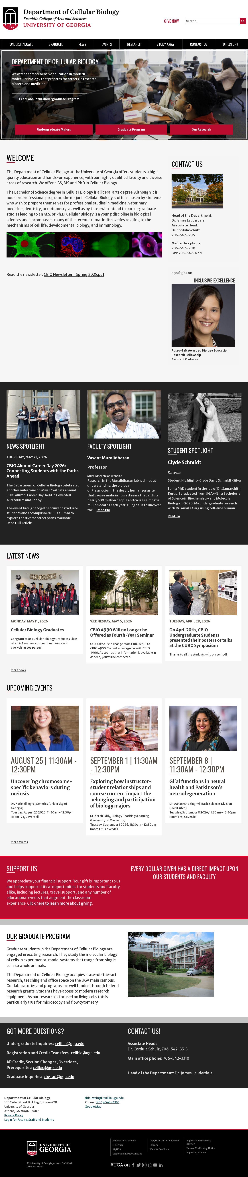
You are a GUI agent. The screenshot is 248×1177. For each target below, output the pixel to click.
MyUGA (117, 1149)
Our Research (201, 129)
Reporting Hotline (196, 1152)
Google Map (93, 1106)
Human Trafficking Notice (200, 1148)
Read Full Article (19, 523)
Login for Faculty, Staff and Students (29, 1119)
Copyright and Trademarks (165, 1140)
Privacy (154, 1145)
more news (18, 670)
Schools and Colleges (124, 1140)
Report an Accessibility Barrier (198, 1142)
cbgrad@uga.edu (59, 1076)
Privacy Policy (13, 1115)
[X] (139, 1165)
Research (134, 44)
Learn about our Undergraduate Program (49, 99)
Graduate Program (131, 129)
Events (107, 44)
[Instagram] (144, 1165)
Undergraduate (21, 44)
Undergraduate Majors (54, 129)
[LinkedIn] (160, 1165)
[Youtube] (155, 1165)
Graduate (55, 44)
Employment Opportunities (127, 1153)
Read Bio (103, 510)
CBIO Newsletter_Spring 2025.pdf (74, 274)
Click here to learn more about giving (59, 903)
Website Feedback (159, 1149)
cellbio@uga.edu (69, 1043)
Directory (230, 44)
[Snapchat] (150, 1165)
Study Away (165, 44)
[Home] (60, 18)
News (82, 44)
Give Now (171, 21)
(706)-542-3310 (107, 1102)
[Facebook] (133, 1165)
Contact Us (199, 44)
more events (19, 842)
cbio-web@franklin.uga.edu (104, 1098)
